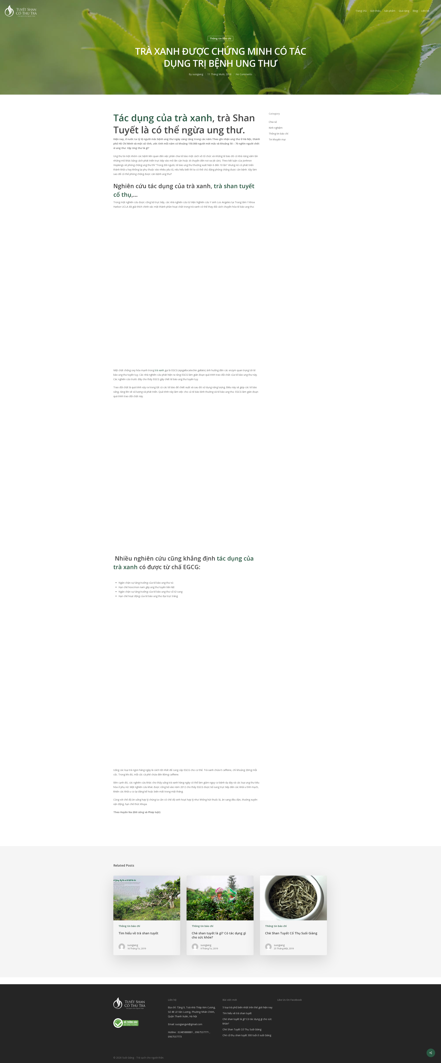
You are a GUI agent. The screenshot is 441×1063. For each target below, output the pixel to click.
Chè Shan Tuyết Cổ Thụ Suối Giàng (242, 1029)
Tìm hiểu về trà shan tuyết (237, 1013)
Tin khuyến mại (277, 139)
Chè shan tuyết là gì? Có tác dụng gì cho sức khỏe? (247, 1021)
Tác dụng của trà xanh (162, 117)
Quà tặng (404, 10)
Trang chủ (361, 10)
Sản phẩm (389, 10)
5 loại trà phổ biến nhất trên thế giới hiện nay (247, 1007)
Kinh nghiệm (276, 127)
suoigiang (197, 74)
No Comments (244, 74)
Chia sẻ (273, 122)
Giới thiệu (375, 10)
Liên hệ (425, 10)
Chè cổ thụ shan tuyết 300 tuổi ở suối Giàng (247, 1035)
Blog (415, 10)
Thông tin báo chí (220, 38)
